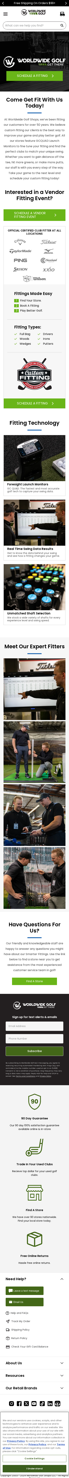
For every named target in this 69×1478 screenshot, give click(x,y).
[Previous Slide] (3, 3)
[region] (34, 1443)
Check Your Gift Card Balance (29, 1346)
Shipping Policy (20, 1329)
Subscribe (34, 1051)
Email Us (18, 1301)
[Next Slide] (66, 3)
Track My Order (20, 1321)
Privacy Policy (45, 1076)
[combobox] (34, 25)
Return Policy (19, 1338)
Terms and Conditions (25, 1076)
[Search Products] (62, 25)
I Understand (34, 1468)
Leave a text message (26, 1290)
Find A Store (34, 981)
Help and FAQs (19, 1313)
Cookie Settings (35, 1458)
